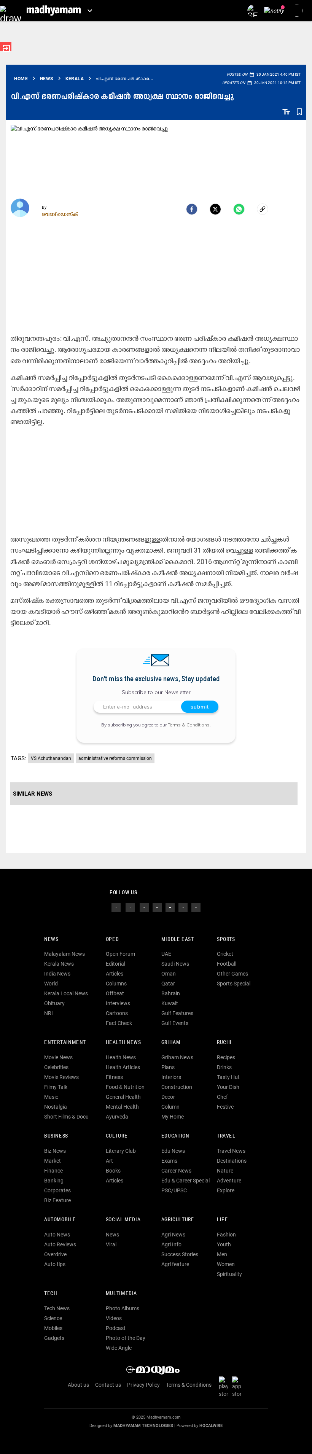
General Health (123, 1097)
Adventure (229, 1181)
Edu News (173, 1151)
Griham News (177, 1057)
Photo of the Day (125, 1338)
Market (52, 1161)
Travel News (231, 1151)
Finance (53, 1171)
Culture (116, 1136)
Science (53, 1318)
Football (226, 964)
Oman (168, 974)
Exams (169, 1161)
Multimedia (121, 1294)
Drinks (224, 1067)
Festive (225, 1107)
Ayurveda (117, 1117)
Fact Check (119, 1023)
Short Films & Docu (66, 1117)
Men (222, 1254)
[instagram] (144, 907)
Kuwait (169, 1003)
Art (109, 1161)
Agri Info (171, 1244)
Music (51, 1097)
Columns (116, 983)
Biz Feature (57, 1200)
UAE (166, 954)
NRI (48, 1013)
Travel (226, 1136)
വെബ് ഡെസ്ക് (60, 214)
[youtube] (170, 907)
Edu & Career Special (185, 1181)
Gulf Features (177, 1013)
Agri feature (175, 1264)
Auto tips (54, 1264)
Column (170, 1107)
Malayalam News (64, 954)
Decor (168, 1097)
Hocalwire (211, 1425)
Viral (111, 1244)
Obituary (54, 1003)
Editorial (115, 964)
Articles (114, 974)
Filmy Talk (55, 1087)
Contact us (108, 1385)
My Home (172, 1117)
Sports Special (233, 983)
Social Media (123, 1220)
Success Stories (179, 1254)
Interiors (171, 1077)
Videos (114, 1318)
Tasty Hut (228, 1077)
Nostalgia (55, 1107)
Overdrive (55, 1254)
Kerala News (59, 964)
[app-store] (238, 1387)
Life (222, 1220)
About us (78, 1385)
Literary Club (121, 1151)
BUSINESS (56, 1136)
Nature (225, 1171)
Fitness (114, 1077)
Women (226, 1264)
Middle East (177, 939)
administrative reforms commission (115, 758)
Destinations (232, 1161)
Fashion (226, 1235)
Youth (224, 1244)
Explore (225, 1190)
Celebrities (56, 1067)
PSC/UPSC (174, 1190)
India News (57, 974)
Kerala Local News (66, 993)
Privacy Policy (143, 1385)
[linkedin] (157, 907)
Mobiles (53, 1328)
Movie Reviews (61, 1077)
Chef (222, 1097)
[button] (10, 10)
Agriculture (177, 1220)
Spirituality (229, 1274)
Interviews (118, 1003)
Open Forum (120, 954)
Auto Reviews (60, 1244)
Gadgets (54, 1338)
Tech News (57, 1308)
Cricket (225, 954)
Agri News (173, 1235)
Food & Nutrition (125, 1087)
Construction (176, 1087)
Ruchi (224, 1043)
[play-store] (225, 1387)
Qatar (168, 983)
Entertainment (65, 1043)
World (51, 983)
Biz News (55, 1151)
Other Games (232, 974)
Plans (168, 1067)
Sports (226, 939)
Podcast (116, 1328)
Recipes (226, 1057)
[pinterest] (195, 907)
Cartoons (117, 1013)
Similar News (32, 793)
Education (175, 1136)
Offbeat (115, 993)
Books (113, 1171)
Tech (50, 1294)
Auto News (57, 1235)
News (51, 939)
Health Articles (123, 1067)
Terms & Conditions (189, 725)
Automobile (60, 1220)
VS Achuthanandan (51, 758)
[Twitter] (215, 209)
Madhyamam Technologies (143, 1425)
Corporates (57, 1190)
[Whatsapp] (239, 209)
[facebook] (191, 209)
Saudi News (175, 964)
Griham (171, 1043)
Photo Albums (122, 1308)
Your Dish (228, 1087)
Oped (112, 939)
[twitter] (130, 907)
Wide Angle (119, 1348)
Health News (123, 1043)
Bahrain (170, 993)
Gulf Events (174, 1023)
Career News (176, 1171)
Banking (54, 1181)
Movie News (58, 1057)
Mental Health (122, 1107)
